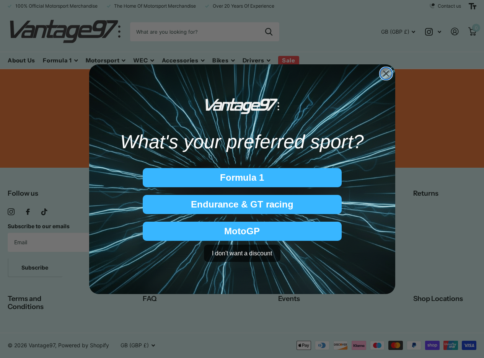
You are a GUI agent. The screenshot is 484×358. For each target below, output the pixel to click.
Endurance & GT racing (242, 204)
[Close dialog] (386, 73)
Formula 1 (242, 177)
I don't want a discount (242, 253)
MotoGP (242, 231)
